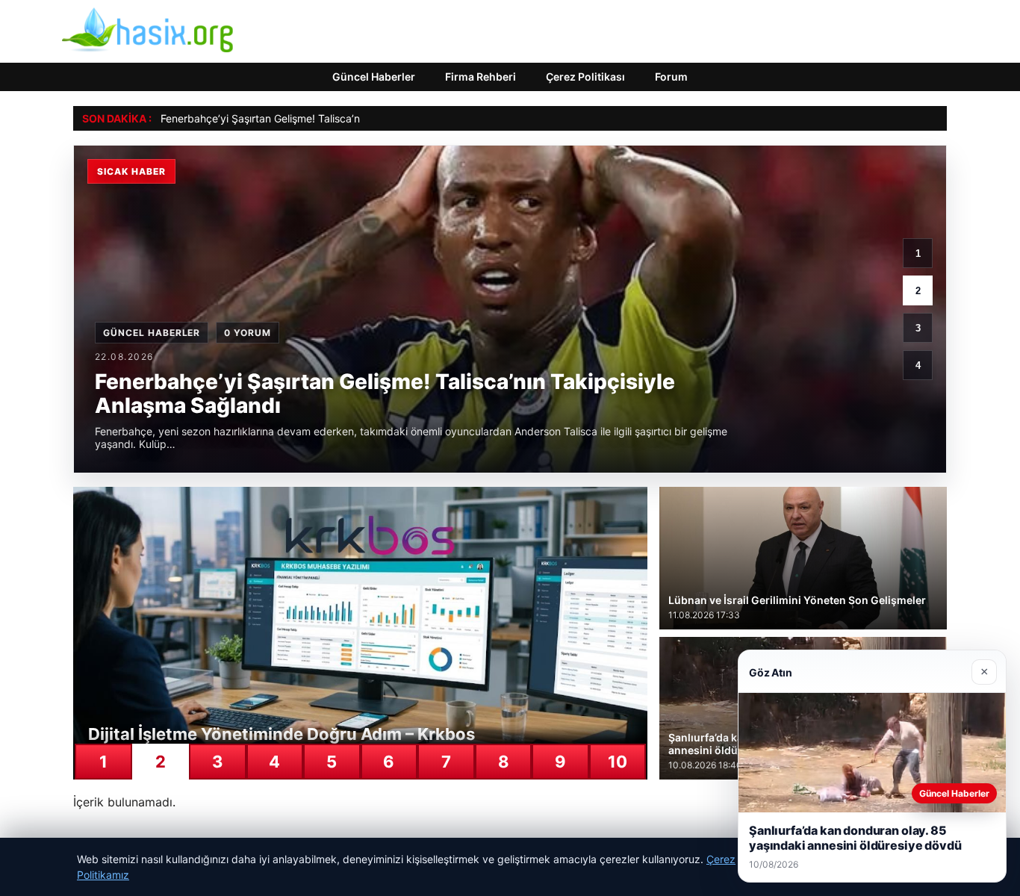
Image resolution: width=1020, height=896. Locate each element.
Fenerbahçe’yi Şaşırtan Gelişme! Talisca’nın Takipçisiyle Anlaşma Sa (324, 118)
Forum (671, 76)
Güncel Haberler (373, 76)
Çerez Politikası (585, 76)
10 (617, 761)
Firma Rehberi (480, 76)
